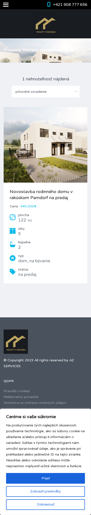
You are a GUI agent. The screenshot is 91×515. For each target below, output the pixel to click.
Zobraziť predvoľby (45, 491)
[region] (45, 462)
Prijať (45, 478)
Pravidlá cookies (17, 391)
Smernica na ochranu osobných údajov (35, 403)
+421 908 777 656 (70, 4)
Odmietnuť (45, 504)
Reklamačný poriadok (21, 397)
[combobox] (46, 91)
